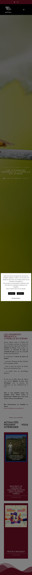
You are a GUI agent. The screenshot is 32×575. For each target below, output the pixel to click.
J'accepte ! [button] (11, 293)
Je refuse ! (20, 293)
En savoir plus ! (16, 298)
